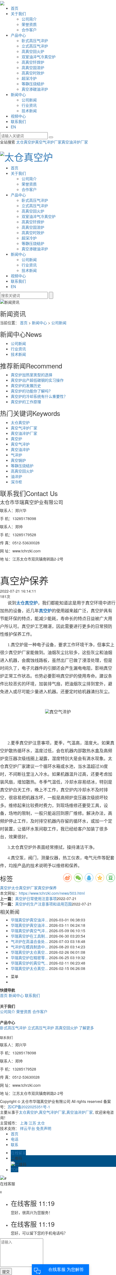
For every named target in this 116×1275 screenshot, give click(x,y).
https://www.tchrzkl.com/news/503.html (52, 893)
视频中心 (18, 116)
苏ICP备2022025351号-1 (29, 1106)
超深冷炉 (29, 78)
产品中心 (18, 35)
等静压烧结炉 (33, 83)
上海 (24, 1123)
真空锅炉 (18, 460)
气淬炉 (16, 454)
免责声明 (43, 1128)
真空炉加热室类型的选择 (31, 374)
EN (13, 126)
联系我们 (18, 121)
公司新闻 (29, 99)
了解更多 (86, 1027)
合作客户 (29, 29)
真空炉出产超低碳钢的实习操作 (37, 380)
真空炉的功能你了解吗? (31, 391)
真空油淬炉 (20, 449)
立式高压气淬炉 (35, 46)
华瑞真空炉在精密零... (29, 957)
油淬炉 (16, 476)
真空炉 (16, 438)
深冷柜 (16, 481)
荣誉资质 (29, 24)
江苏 (32, 1123)
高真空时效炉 (33, 73)
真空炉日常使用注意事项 (36, 898)
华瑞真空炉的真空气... (29, 963)
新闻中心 (18, 94)
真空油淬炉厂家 (75, 142)
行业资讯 (29, 105)
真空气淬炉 (20, 444)
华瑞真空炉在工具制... (29, 936)
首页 (14, 8)
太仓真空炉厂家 (24, 887)
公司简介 (29, 19)
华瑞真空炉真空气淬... (29, 930)
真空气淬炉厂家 (48, 142)
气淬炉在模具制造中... (29, 946)
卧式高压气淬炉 (35, 40)
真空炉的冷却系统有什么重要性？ (39, 396)
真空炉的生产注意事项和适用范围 (43, 904)
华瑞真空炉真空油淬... (29, 919)
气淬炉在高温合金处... (29, 941)
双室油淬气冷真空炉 (39, 56)
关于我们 (18, 13)
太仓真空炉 (25, 142)
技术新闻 (29, 110)
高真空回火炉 (33, 51)
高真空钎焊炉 (33, 62)
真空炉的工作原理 (26, 401)
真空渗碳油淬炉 (35, 89)
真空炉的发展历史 (26, 385)
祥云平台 (27, 1128)
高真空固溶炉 (33, 67)
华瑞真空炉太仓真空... (29, 952)
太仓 (41, 1123)
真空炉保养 (47, 887)
